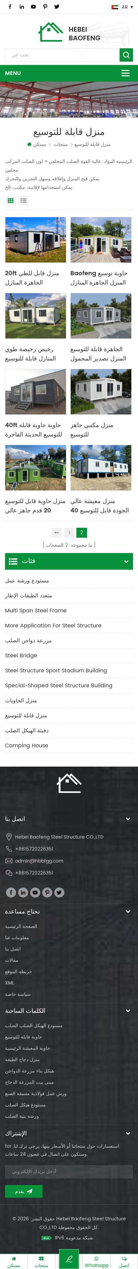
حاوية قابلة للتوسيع (23, 1037)
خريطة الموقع (18, 971)
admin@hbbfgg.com (39, 861)
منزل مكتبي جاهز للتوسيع (92, 429)
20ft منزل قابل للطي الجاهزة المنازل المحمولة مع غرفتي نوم (34, 277)
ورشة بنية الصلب (22, 1116)
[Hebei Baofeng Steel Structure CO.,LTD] (69, 32)
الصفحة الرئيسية (21, 926)
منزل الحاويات (21, 700)
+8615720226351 (34, 849)
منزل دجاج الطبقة (22, 1059)
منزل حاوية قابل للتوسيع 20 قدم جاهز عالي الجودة (35, 505)
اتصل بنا (13, 949)
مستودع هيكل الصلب (25, 1105)
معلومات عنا (17, 938)
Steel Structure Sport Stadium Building (56, 670)
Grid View (11, 201)
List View (23, 201)
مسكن (39, 144)
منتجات (61, 144)
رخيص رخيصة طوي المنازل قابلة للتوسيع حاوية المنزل (30, 353)
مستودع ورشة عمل (27, 580)
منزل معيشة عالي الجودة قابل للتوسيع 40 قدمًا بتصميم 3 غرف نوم (100, 505)
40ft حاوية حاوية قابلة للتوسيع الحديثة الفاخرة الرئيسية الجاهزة (33, 429)
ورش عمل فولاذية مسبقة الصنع (36, 1093)
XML (9, 983)
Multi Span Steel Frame (36, 610)
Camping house (26, 745)
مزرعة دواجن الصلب (28, 640)
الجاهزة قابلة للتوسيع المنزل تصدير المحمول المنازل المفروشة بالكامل (98, 353)
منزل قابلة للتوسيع (26, 715)
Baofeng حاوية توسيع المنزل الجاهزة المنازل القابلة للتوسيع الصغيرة (99, 277)
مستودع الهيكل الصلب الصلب (34, 1025)
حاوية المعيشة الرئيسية (27, 1048)
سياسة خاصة (18, 994)
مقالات (11, 960)
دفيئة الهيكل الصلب (27, 730)
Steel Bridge (21, 655)
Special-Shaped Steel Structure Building (59, 685)
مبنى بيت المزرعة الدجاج (29, 1082)
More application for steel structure (53, 625)
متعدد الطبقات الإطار (28, 595)
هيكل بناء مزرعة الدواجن (29, 1071)
